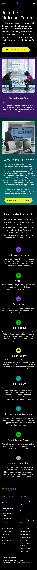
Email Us (4, 502)
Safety (22, 505)
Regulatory (23, 517)
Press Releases (24, 508)
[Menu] (34, 4)
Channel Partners (25, 534)
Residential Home (7, 528)
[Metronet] (10, 4)
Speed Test (5, 537)
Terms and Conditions (10, 558)
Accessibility (7, 562)
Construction (6, 534)
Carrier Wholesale (25, 531)
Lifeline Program (7, 531)
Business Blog (24, 551)
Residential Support (8, 540)
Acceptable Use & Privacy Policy (13, 560)
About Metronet (25, 502)
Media (4, 543)
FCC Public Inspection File (22, 562)
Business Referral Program (25, 544)
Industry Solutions (25, 537)
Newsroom (23, 511)
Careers (22, 514)
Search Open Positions (15, 50)
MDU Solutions (24, 540)
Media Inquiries (7, 518)
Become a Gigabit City (27, 520)
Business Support (25, 548)
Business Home (24, 528)
